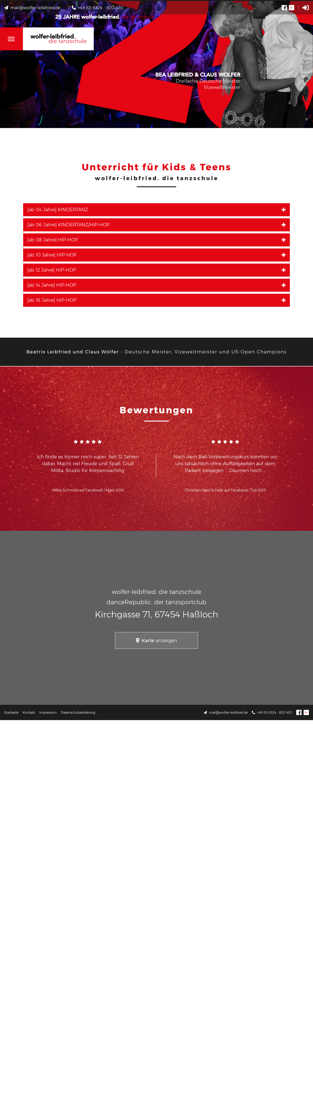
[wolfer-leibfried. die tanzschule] (58, 38)
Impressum (48, 712)
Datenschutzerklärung (78, 712)
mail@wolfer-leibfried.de (228, 712)
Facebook (299, 712)
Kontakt (29, 712)
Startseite (11, 712)
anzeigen (159, 640)
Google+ (306, 712)
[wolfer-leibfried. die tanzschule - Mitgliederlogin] (305, 8)
